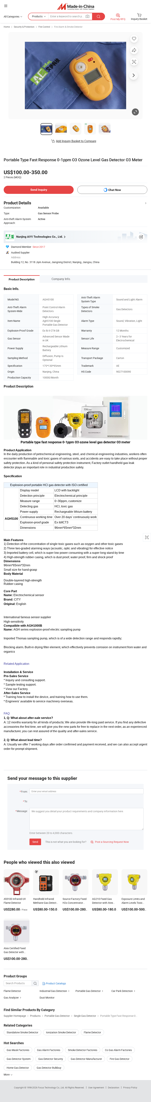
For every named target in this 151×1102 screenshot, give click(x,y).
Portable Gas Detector (88, 991)
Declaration (113, 1087)
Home (7, 26)
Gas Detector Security (50, 1059)
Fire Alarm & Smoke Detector (68, 26)
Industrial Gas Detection (53, 991)
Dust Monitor (47, 997)
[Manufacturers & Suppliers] (75, 6)
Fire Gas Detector (119, 1059)
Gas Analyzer (11, 997)
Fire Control (44, 26)
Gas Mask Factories (18, 1050)
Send (35, 842)
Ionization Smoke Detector (61, 1032)
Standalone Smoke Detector (22, 1032)
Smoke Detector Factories (82, 1050)
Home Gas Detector (18, 1067)
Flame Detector (12, 991)
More (7, 1074)
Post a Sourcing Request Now (110, 842)
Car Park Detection (122, 991)
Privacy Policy (130, 1087)
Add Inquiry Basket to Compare (76, 141)
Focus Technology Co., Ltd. (51, 1087)
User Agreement (96, 1087)
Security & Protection (24, 26)
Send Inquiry (38, 189)
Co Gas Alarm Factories (118, 1050)
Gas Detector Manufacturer (86, 1059)
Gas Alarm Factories (48, 1050)
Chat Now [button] (114, 190)
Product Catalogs (55, 983)
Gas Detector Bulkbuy (49, 1067)
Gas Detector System (19, 1059)
